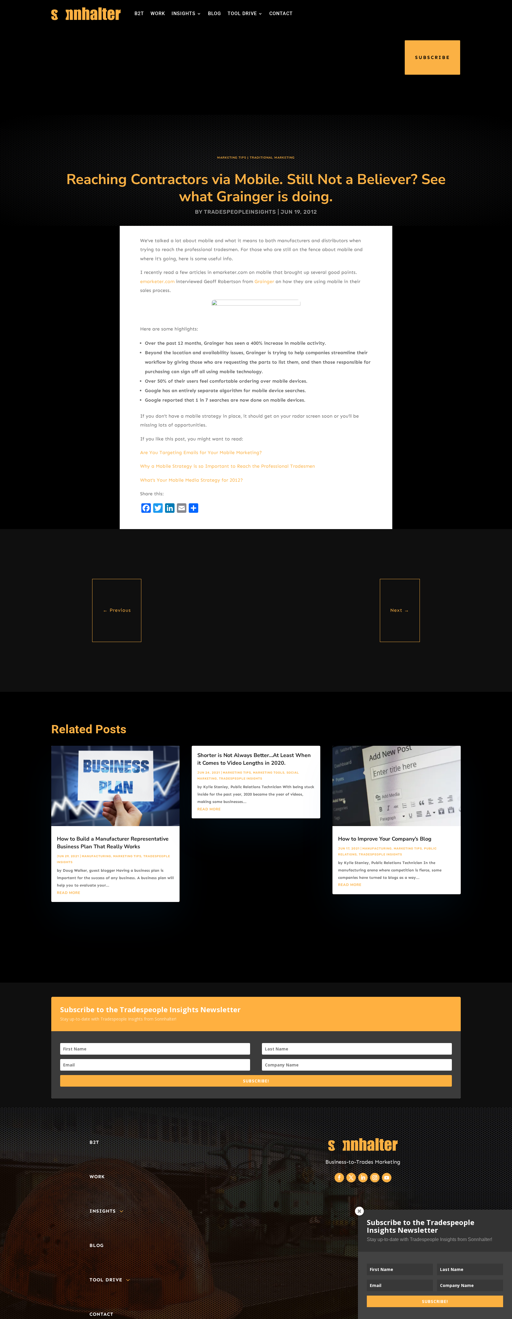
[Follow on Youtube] (386, 1177)
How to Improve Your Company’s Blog (384, 838)
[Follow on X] (351, 1177)
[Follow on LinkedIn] (363, 1177)
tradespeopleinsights (240, 212)
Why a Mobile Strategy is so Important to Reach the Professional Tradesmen (227, 466)
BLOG (214, 13)
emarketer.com (157, 281)
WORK (158, 13)
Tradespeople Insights (240, 778)
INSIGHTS (184, 13)
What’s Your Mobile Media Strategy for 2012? (191, 480)
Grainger (264, 281)
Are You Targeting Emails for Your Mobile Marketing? (201, 452)
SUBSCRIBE (432, 57)
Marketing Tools (268, 773)
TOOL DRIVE (242, 13)
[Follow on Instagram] (375, 1177)
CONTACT (281, 13)
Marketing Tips (231, 158)
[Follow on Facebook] (339, 1177)
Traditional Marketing (272, 158)
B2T (139, 13)
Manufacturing (96, 856)
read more (68, 892)
